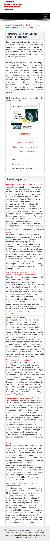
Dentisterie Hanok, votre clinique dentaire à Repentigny (22, 26)
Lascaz (9, 443)
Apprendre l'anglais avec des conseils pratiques (24, 184)
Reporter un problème (25, 142)
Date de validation (19, 168)
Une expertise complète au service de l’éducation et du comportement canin (20, 273)
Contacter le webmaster (26, 151)
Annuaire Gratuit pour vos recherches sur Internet (13, 5)
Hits (13, 159)
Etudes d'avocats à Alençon (16, 317)
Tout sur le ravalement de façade (19, 360)
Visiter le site (26, 133)
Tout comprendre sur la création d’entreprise (23, 398)
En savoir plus (25, 537)
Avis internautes (19, 106)
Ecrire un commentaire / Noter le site (25, 147)
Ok (35, 537)
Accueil (8, 25)
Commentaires (18, 164)
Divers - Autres (18, 25)
